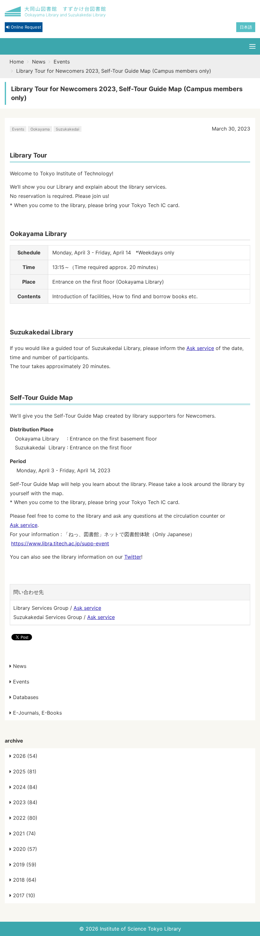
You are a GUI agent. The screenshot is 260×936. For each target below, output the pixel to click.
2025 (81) (23, 771)
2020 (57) (24, 849)
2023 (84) (24, 802)
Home (17, 61)
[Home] (55, 11)
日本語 (246, 27)
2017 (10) (23, 895)
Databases (24, 697)
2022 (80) (24, 818)
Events (62, 61)
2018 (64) (23, 880)
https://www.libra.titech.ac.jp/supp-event (60, 543)
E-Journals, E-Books (36, 713)
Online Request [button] (25, 27)
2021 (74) (23, 833)
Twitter (132, 557)
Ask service (200, 348)
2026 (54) (24, 756)
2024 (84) (24, 787)
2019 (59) (23, 864)
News (38, 61)
